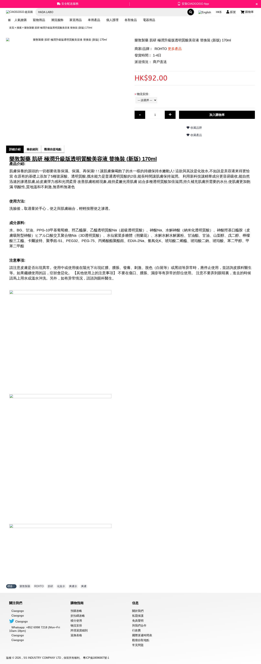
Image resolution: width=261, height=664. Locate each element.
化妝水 (61, 586)
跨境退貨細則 (79, 630)
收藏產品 (196, 135)
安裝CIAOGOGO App (195, 3)
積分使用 (76, 620)
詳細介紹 (15, 149)
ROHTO (168, 49)
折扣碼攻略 (78, 615)
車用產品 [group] (94, 20)
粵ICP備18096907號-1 (96, 657)
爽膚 (83, 586)
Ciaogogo (17, 615)
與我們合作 (139, 625)
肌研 (50, 586)
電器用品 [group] (149, 20)
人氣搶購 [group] (20, 20)
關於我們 (138, 610)
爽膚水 (73, 586)
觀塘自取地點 (140, 640)
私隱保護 (138, 615)
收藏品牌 (196, 127)
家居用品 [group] (76, 20)
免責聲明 (138, 620)
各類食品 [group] (131, 20)
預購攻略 (76, 610)
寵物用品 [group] (39, 20)
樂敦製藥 (25, 586)
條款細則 (32, 149)
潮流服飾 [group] (57, 20)
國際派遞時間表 (142, 635)
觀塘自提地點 (52, 149)
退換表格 (76, 635)
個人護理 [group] (112, 20)
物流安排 (76, 625)
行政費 (136, 630)
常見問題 (138, 645)
